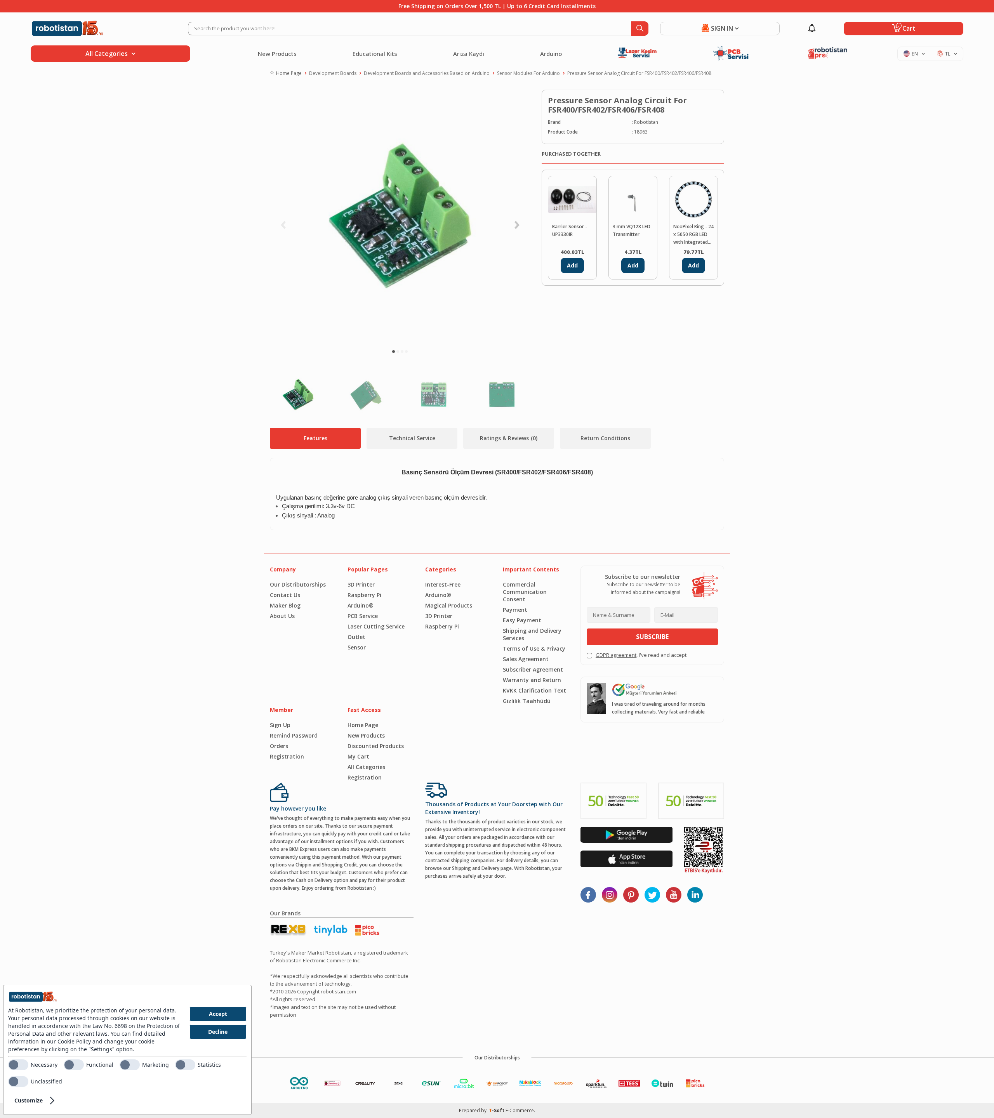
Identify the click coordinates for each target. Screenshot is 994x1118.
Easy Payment (522, 620)
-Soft (497, 1110)
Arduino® (361, 605)
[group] (400, 216)
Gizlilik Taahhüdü (527, 701)
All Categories (366, 767)
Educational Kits (375, 53)
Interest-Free (443, 584)
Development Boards (332, 73)
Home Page (289, 73)
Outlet (356, 637)
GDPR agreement (616, 654)
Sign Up (280, 725)
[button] (393, 351)
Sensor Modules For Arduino (528, 73)
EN (915, 53)
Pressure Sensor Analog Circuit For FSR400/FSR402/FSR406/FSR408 (639, 73)
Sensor (357, 647)
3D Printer (361, 584)
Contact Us (285, 595)
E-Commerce (520, 1110)
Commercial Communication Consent (525, 592)
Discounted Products (376, 746)
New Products (277, 53)
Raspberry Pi (364, 595)
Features (315, 438)
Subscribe (652, 636)
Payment (515, 609)
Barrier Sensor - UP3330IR (569, 230)
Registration (287, 756)
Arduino (551, 53)
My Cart (358, 756)
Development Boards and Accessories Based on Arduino (427, 73)
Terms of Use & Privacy (534, 648)
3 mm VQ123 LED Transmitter (631, 230)
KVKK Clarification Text (534, 690)
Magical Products (448, 605)
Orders (279, 746)
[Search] (639, 28)
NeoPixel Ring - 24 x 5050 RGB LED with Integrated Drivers (693, 234)
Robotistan (646, 122)
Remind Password (294, 735)
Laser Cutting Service (376, 626)
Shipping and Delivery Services (532, 634)
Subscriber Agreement (533, 669)
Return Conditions (605, 438)
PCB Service (363, 616)
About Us (282, 616)
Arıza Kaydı (468, 53)
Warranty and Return (532, 680)
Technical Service (412, 438)
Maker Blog (285, 605)
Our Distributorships (298, 584)
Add (572, 265)
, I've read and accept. (642, 654)
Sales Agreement (526, 659)
